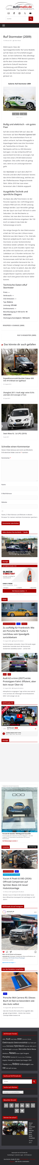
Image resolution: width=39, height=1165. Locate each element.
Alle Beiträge (32, 847)
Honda (4, 1046)
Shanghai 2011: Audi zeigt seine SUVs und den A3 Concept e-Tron (18, 393)
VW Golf (8, 1068)
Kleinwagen (8, 1049)
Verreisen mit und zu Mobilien (11, 874)
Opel (21, 1053)
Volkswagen (25, 1064)
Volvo (31, 1064)
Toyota (5, 1064)
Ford (31, 1043)
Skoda (18, 1060)
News (18, 623)
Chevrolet (24, 1039)
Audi (5, 674)
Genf (34, 1043)
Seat (14, 1060)
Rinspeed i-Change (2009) (13, 325)
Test (9, 674)
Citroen (29, 1039)
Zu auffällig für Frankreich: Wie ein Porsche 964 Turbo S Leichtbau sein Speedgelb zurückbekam (18, 632)
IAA (31, 1046)
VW (4, 1068)
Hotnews (10, 1046)
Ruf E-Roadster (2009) (26, 335)
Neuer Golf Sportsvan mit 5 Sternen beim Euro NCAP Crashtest (32, 1130)
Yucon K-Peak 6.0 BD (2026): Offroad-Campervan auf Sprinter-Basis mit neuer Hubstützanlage (17, 883)
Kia (3, 1049)
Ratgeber (5, 1060)
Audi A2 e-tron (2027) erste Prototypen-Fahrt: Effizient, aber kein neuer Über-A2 (19, 681)
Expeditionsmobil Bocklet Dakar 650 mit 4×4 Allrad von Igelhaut (18, 379)
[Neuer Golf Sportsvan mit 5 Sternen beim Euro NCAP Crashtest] (15, 1133)
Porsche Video (21, 1057)
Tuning (10, 1064)
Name (3, 485)
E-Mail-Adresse (6, 494)
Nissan (18, 1053)
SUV (30, 1060)
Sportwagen (24, 1060)
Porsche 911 (14, 1057)
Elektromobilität (21, 1042)
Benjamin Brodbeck (18, 641)
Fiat (29, 1043)
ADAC (4, 1039)
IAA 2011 (34, 1046)
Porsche (24, 623)
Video (15, 1064)
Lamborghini (15, 1049)
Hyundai (27, 1046)
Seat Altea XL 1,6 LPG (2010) (15, 433)
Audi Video (14, 1039)
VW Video (14, 1068)
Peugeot (26, 1053)
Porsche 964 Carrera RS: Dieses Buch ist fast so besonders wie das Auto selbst (19, 1000)
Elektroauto (8, 1042)
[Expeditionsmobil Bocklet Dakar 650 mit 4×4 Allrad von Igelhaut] (19, 350)
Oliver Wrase (17, 40)
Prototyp (28, 1057)
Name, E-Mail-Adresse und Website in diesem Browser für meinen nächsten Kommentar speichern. (19, 516)
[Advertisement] (19, 762)
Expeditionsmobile (8, 871)
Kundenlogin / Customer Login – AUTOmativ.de (19, 1155)
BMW (19, 1039)
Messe (34, 1049)
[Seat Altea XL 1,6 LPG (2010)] (19, 405)
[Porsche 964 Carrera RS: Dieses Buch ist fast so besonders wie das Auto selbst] (19, 981)
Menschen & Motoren (9, 623)
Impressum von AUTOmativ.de (19, 1152)
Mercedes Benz (25, 1049)
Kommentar (6, 458)
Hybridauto (19, 1046)
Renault (10, 1060)
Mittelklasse (6, 1053)
